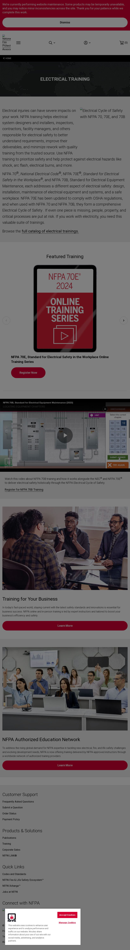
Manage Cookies (67, 922)
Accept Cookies (67, 915)
